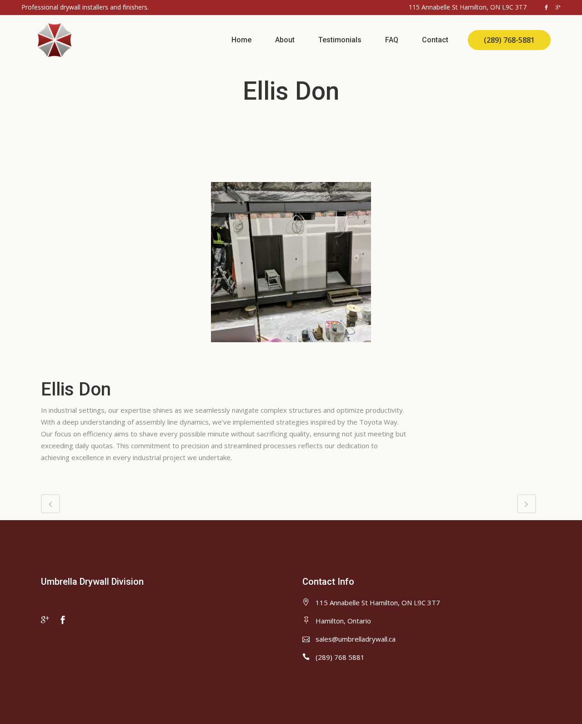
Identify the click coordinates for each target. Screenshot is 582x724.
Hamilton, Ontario (343, 620)
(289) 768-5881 (509, 40)
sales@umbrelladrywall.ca (356, 638)
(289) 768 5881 (340, 657)
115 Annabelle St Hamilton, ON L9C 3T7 (378, 602)
